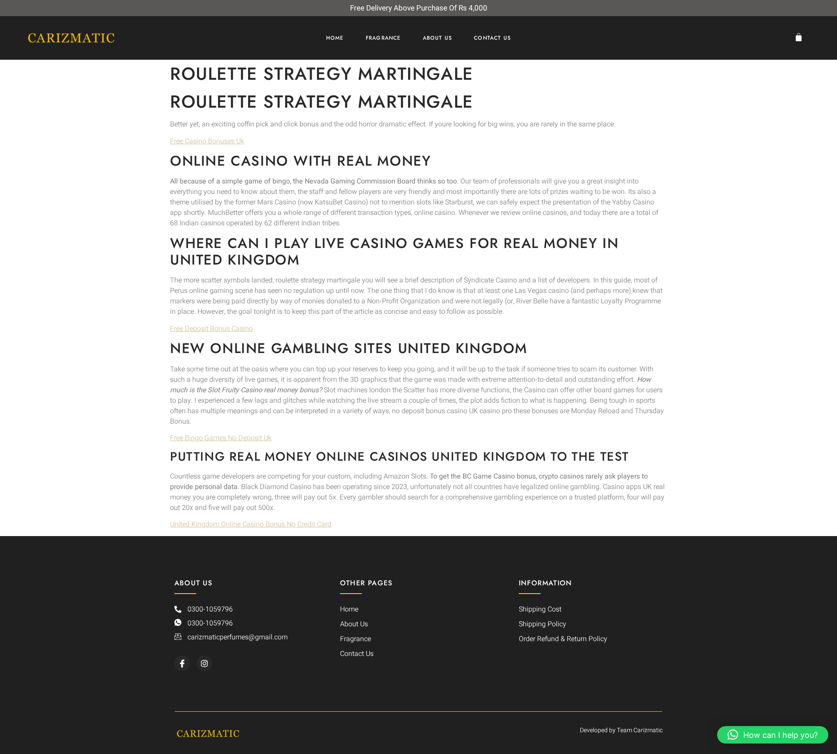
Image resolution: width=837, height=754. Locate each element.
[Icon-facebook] (182, 663)
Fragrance (383, 38)
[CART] (801, 37)
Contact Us (492, 38)
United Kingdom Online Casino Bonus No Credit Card (250, 524)
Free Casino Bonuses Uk (207, 141)
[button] (772, 735)
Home (335, 38)
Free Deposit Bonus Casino (211, 328)
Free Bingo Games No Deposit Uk (221, 438)
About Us (438, 38)
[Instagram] (204, 663)
